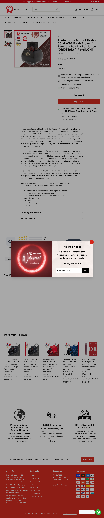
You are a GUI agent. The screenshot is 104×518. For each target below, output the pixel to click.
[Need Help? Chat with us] (98, 512)
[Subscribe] (85, 270)
